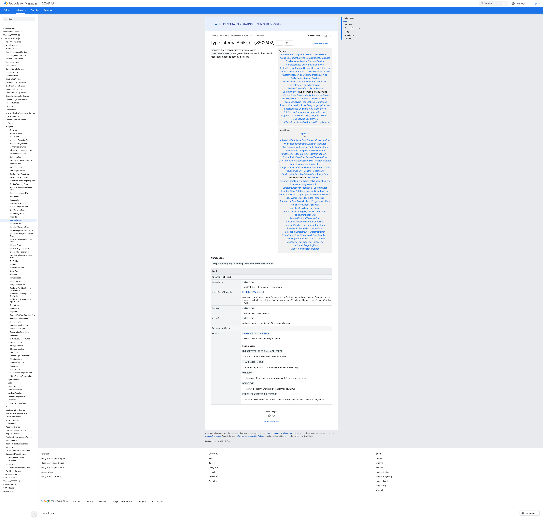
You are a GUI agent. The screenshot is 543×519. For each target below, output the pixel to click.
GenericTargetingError (314, 171)
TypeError (307, 242)
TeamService (298, 119)
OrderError (308, 198)
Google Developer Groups (52, 463)
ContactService (293, 64)
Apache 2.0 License (213, 436)
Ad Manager (28, 3)
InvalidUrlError (314, 177)
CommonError (291, 150)
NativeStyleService (289, 98)
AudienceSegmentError (295, 143)
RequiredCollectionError (298, 221)
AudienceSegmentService (292, 58)
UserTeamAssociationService (295, 122)
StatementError (317, 231)
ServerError (317, 228)
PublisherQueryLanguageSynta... (299, 211)
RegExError (310, 215)
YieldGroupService (320, 122)
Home (213, 36)
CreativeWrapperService (318, 71)
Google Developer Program (53, 458)
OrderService (322, 98)
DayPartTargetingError (320, 160)
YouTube (213, 481)
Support (48, 10)
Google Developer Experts (52, 467)
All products (157, 501)
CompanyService (316, 61)
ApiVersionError (287, 140)
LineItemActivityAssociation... (304, 184)
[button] (18, 38)
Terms (44, 513)
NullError (326, 194)
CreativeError (287, 154)
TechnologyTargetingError (297, 238)
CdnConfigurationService (318, 58)
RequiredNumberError (295, 225)
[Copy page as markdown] (286, 43)
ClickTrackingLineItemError (295, 147)
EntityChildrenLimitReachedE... (305, 164)
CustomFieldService (292, 75)
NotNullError (316, 194)
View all (379, 490)
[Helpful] (326, 36)
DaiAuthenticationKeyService (305, 78)
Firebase (379, 467)
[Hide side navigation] (34, 514)
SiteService (290, 112)
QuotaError (321, 211)
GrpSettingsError (308, 174)
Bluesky (212, 463)
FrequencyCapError (294, 171)
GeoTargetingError (291, 174)
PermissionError (288, 201)
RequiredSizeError (316, 225)
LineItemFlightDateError (293, 191)
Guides (6, 10)
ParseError (318, 198)
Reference (21, 10)
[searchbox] (19, 19)
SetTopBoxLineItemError (297, 231)
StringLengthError (308, 235)
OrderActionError (294, 198)
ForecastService (318, 81)
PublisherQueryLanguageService (313, 105)
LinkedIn (212, 472)
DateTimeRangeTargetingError (294, 160)
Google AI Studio (383, 472)
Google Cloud (382, 481)
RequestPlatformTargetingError (304, 218)
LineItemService (291, 91)
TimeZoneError (317, 238)
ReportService (291, 108)
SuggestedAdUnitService (292, 115)
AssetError (301, 140)
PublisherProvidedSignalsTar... (305, 204)
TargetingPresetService (317, 115)
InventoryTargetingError (290, 181)
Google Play (381, 485)
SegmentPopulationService (312, 108)
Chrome (379, 463)
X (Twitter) (213, 476)
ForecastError (323, 167)
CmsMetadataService (296, 61)
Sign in (536, 3)
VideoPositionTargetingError (305, 248)
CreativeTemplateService (292, 71)
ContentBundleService (313, 64)
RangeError (299, 215)
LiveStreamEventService (292, 95)
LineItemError (320, 187)
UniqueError (318, 242)
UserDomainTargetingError (305, 245)
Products (223, 36)
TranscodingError (293, 242)
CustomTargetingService (315, 75)
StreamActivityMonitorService (311, 112)
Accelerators (47, 472)
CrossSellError (302, 154)
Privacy (53, 513)
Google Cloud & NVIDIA (51, 476)
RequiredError (317, 221)
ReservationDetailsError (299, 228)
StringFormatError (290, 235)
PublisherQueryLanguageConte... (305, 208)
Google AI (142, 501)
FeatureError (310, 167)
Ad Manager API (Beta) (255, 24)
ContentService (287, 68)
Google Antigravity (384, 476)
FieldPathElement (251, 292)
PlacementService (292, 102)
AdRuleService (288, 54)
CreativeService (303, 68)
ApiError (305, 133)
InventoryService (298, 85)
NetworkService (308, 98)
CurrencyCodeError (319, 154)
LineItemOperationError (316, 191)
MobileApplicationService (317, 95)
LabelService (313, 85)
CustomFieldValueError (294, 157)
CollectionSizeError (318, 147)
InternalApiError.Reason (256, 333)
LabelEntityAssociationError (316, 181)
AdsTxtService (322, 54)
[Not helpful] (330, 36)
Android (379, 458)
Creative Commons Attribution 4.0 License (282, 433)
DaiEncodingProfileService (296, 81)
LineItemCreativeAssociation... (298, 187)
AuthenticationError (316, 143)
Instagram (213, 467)
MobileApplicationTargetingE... (294, 194)
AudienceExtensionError (318, 140)
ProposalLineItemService (314, 102)
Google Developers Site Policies (251, 436)
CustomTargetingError (316, 157)
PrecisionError (304, 201)
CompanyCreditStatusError (312, 150)
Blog (211, 458)
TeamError (323, 235)
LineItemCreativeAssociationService (305, 88)
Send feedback (321, 43)
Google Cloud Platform (122, 501)
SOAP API (49, 3)
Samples (35, 10)
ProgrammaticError (320, 201)
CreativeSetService (320, 68)
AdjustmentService (305, 54)
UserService (312, 119)
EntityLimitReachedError (291, 167)
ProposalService (288, 105)
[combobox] (493, 3)
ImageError (322, 174)
